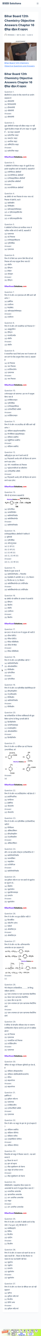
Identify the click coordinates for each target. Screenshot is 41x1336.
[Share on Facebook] (2, 666)
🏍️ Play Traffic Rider (31, 1334)
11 (36, 1331)
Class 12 (30, 35)
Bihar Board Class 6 (14, 1330)
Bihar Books (13, 1334)
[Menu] (38, 3)
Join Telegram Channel (21, 1334)
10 (32, 1331)
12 (9, 1334)
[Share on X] (2, 670)
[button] (20, 1332)
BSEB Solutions (11, 3)
